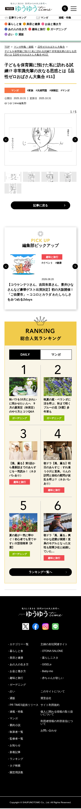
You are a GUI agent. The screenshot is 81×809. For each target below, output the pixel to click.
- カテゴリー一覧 (18, 644)
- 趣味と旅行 (15, 678)
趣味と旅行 (52, 257)
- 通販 (11, 698)
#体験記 (54, 90)
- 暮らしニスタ (49, 657)
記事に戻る (40, 205)
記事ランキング (17, 17)
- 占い (11, 691)
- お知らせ (14, 745)
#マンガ (65, 90)
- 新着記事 (14, 752)
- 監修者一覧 (15, 738)
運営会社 (45, 698)
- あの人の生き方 (18, 664)
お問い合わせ (48, 730)
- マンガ (13, 718)
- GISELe (46, 664)
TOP (7, 46)
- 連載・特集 (15, 711)
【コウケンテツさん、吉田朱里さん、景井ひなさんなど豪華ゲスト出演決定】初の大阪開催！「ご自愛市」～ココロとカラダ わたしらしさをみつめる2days (40, 292)
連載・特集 (65, 17)
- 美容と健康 (15, 657)
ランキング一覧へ (40, 572)
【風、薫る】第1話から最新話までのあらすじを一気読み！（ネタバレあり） (22, 469)
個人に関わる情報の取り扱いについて (56, 713)
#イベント (47, 262)
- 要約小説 (14, 725)
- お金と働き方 (17, 671)
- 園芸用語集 (15, 772)
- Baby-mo (46, 671)
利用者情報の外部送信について (56, 722)
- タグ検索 (14, 765)
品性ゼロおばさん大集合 (51, 46)
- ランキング (15, 759)
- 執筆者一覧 (15, 732)
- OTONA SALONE (51, 651)
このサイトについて (52, 691)
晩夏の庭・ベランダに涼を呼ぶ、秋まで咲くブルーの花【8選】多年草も (57, 405)
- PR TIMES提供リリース (23, 705)
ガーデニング (19, 418)
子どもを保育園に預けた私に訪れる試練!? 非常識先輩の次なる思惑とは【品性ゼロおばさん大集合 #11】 (40, 53)
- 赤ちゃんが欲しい (52, 678)
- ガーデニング (17, 684)
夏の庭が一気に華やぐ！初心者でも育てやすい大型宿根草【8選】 (22, 541)
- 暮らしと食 (15, 651)
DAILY (25, 354)
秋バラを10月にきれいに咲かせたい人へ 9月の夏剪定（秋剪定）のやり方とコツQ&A (23, 405)
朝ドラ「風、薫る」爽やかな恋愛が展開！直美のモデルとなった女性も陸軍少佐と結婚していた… (57, 543)
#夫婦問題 (41, 90)
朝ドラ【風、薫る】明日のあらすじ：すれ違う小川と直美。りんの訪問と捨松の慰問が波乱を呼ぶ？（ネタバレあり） (57, 473)
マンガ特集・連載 (24, 46)
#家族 (30, 90)
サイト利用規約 (49, 705)
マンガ (44, 17)
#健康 (58, 262)
